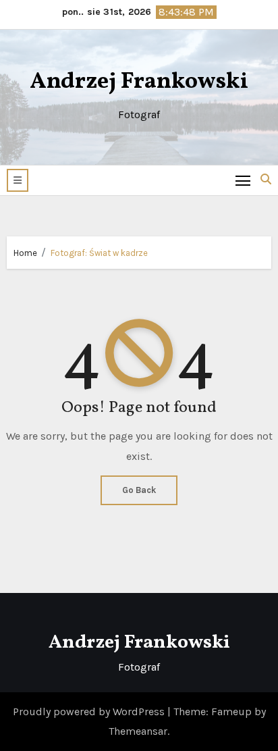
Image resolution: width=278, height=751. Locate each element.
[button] (17, 180)
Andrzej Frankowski (139, 82)
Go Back (139, 490)
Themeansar (138, 731)
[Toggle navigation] (243, 180)
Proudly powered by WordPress (90, 711)
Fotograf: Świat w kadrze (99, 253)
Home (25, 253)
